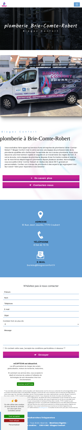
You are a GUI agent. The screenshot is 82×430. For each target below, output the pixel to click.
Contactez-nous (43, 185)
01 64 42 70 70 (41, 245)
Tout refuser (14, 420)
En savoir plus (43, 178)
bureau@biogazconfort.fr (41, 265)
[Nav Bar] (77, 4)
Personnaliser (14, 425)
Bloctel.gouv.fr (43, 407)
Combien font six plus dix (13, 321)
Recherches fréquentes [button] (41, 417)
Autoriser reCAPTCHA (25, 384)
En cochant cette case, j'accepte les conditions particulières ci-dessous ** (35, 348)
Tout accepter (14, 416)
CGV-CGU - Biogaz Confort (52, 425)
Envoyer (44, 354)
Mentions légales (58, 423)
